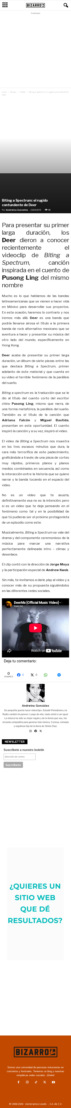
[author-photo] (35, 693)
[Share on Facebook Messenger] (62, 675)
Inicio (4, 92)
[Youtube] (53, 1082)
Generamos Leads (36, 1104)
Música (13, 92)
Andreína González (17, 209)
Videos (22, 92)
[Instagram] (30, 731)
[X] (40, 731)
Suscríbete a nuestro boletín (24, 749)
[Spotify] (35, 731)
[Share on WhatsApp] (48, 675)
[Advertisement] (35, 51)
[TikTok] (36, 1082)
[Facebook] (18, 1082)
